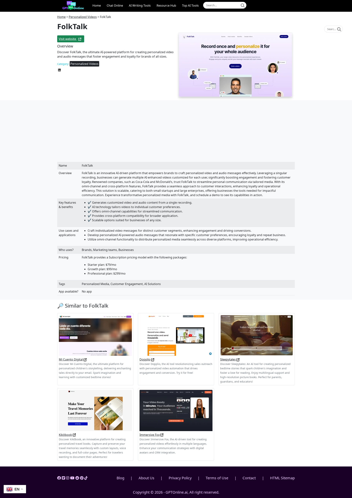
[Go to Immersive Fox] (161, 435)
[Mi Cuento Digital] (95, 335)
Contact (249, 477)
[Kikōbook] (95, 410)
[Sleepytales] (256, 335)
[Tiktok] (86, 477)
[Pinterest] (81, 477)
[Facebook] (59, 477)
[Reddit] (77, 477)
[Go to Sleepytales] (237, 359)
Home (96, 5)
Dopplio (145, 359)
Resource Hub (166, 5)
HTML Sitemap (282, 477)
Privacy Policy (180, 477)
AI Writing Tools (140, 5)
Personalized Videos (83, 17)
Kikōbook (65, 435)
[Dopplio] (176, 335)
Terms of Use (217, 477)
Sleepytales (228, 359)
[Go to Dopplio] (152, 359)
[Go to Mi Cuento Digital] (85, 359)
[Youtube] (72, 477)
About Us (146, 477)
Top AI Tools (190, 5)
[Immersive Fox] (176, 410)
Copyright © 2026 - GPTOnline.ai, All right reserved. (176, 492)
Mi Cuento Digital (71, 359)
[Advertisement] (176, 134)
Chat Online (115, 5)
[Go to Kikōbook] (74, 435)
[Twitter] (63, 477)
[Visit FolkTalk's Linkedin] (59, 70)
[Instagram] (67, 477)
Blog (120, 477)
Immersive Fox (150, 435)
